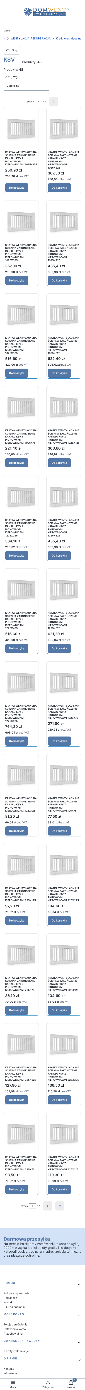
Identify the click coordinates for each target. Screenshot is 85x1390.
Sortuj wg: (11, 77)
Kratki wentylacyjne (68, 38)
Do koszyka (16, 187)
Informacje (10, 1373)
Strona (30, 101)
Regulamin (10, 1297)
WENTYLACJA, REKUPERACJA (31, 38)
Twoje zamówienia (15, 1324)
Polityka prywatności (17, 1293)
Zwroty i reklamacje (16, 1351)
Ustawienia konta (15, 1329)
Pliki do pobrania (14, 1307)
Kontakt (9, 1302)
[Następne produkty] (47, 1205)
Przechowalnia (13, 1333)
